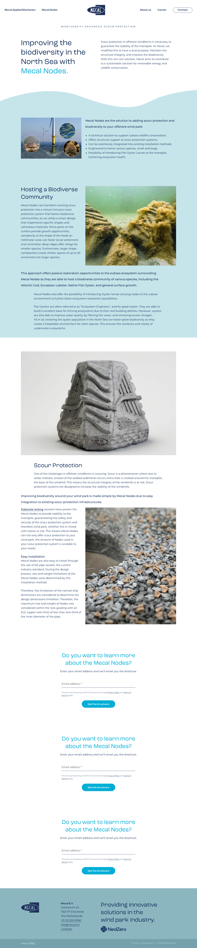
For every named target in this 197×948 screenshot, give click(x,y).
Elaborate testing (32, 509)
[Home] (96, 10)
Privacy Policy (113, 692)
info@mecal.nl (70, 924)
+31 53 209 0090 (71, 920)
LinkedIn (66, 929)
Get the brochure (98, 704)
